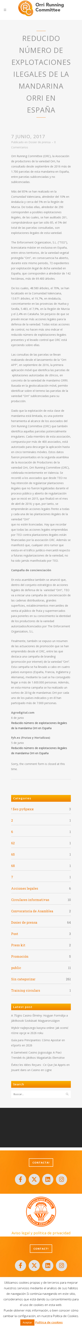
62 (13, 843)
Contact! (41, 1248)
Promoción (19, 956)
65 (13, 854)
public (16, 968)
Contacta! (41, 1162)
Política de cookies (49, 1322)
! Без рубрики (22, 809)
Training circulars (25, 990)
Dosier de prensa (39, 142)
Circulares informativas (30, 900)
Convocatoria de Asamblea (32, 911)
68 (13, 866)
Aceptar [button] (27, 1322)
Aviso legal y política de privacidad (41, 1233)
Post (14, 934)
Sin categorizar (23, 979)
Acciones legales (24, 888)
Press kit (18, 945)
